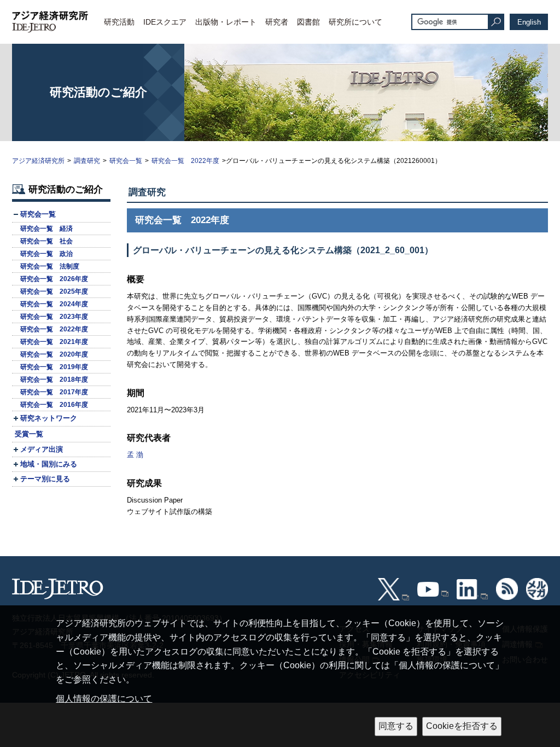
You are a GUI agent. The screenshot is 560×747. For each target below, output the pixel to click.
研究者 (276, 21)
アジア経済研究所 (38, 161)
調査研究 (87, 161)
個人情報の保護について (104, 698)
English (529, 22)
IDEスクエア (164, 21)
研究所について (355, 21)
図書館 (308, 21)
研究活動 (119, 21)
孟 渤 (135, 455)
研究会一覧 (125, 161)
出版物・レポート (225, 21)
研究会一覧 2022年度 (185, 161)
